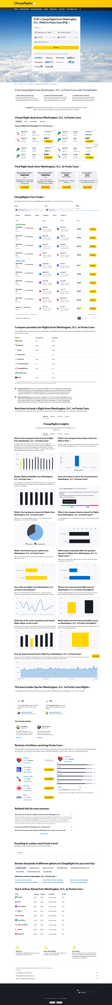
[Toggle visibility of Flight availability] (79, 470)
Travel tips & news (72, 9)
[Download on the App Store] (59, 1002)
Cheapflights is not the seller (24, 973)
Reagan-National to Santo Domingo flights (26, 882)
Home (16, 9)
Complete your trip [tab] (34, 868)
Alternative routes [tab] (21, 868)
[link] (24, 187)
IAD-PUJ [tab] (67, 416)
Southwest (26, 758)
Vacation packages (36, 9)
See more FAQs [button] (44, 833)
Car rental (62, 9)
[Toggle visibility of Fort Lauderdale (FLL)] (39, 544)
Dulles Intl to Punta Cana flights (23, 880)
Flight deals (53, 9)
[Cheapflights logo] (23, 3)
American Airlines (28, 776)
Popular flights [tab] (20, 871)
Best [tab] (26, 121)
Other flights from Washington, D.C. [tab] (80, 868)
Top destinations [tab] (47, 871)
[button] (69, 23)
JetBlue (25, 795)
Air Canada (26, 785)
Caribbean (21, 84)
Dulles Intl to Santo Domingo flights (79, 880)
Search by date (24, 9)
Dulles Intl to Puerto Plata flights (78, 882)
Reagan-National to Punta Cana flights (53, 880)
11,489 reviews (27, 790)
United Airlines (27, 767)
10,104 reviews (27, 772)
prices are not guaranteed (47, 968)
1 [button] (79, 318)
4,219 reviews (27, 762)
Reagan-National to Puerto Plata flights (53, 882)
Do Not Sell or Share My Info (50, 998)
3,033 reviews (27, 800)
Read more (19, 737)
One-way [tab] (42, 121)
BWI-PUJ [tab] (53, 416)
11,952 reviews (27, 781)
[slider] (98, 211)
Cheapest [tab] (18, 121)
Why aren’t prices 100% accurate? (25, 979)
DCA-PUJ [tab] (60, 416)
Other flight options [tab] (62, 868)
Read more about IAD (26, 712)
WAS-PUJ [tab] (45, 416)
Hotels (46, 9)
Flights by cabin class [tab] (48, 868)
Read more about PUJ (54, 712)
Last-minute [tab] (33, 121)
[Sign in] (80, 9)
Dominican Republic (29, 84)
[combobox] (37, 27)
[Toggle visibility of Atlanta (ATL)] (29, 544)
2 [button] (82, 318)
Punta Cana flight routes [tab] (33, 871)
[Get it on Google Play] (52, 1002)
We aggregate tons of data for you (25, 976)
